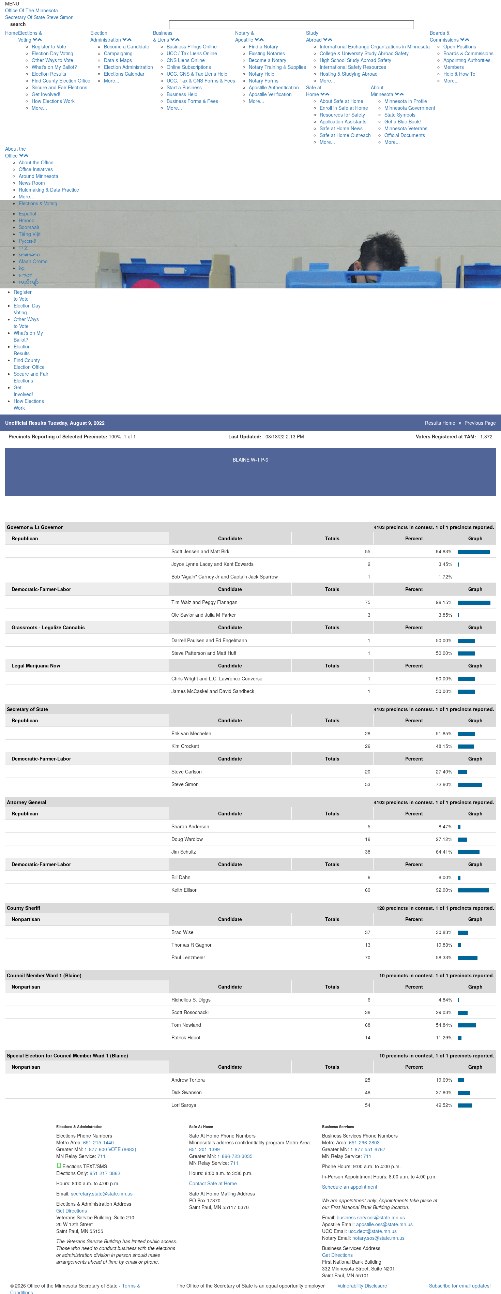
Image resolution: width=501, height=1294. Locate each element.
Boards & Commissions (444, 36)
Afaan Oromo (33, 261)
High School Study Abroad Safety (355, 60)
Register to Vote (49, 46)
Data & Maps (118, 60)
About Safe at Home (341, 100)
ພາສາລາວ (29, 254)
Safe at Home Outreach (345, 135)
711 (101, 1156)
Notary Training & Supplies (277, 66)
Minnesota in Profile (405, 100)
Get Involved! (46, 94)
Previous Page (480, 422)
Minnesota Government (409, 107)
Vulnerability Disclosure (362, 1285)
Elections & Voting (30, 36)
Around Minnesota (38, 175)
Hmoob (26, 220)
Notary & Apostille (244, 36)
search (18, 23)
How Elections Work (53, 100)
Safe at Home (313, 90)
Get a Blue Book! (402, 121)
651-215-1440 (98, 1142)
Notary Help (261, 73)
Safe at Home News (341, 128)
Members (453, 66)
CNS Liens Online (186, 60)
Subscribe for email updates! (460, 1285)
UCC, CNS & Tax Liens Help (197, 73)
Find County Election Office (61, 80)
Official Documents (404, 135)
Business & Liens (162, 36)
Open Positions (459, 46)
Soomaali (29, 227)
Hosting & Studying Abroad (349, 73)
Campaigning (118, 53)
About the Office (15, 152)
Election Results (49, 73)
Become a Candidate (126, 46)
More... (39, 107)
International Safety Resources (353, 66)
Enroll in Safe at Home (344, 107)
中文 (23, 247)
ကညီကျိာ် (29, 281)
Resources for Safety (342, 114)
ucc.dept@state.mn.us (372, 1231)
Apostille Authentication (274, 87)
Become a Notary (267, 60)
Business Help (182, 94)
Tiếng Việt (30, 233)
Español (27, 213)
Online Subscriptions (189, 66)
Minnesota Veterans (405, 128)
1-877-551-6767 (367, 1149)
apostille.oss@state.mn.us (384, 1224)
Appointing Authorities (466, 60)
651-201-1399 (204, 1149)
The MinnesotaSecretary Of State (39, 13)
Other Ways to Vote (52, 60)
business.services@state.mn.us (370, 1217)
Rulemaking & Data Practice (49, 189)
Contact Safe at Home (213, 1183)
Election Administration (105, 36)
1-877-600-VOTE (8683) (110, 1149)
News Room (32, 182)
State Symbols (399, 114)
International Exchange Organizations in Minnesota (375, 46)
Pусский (27, 240)
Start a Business (184, 87)
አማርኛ (25, 274)
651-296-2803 (364, 1142)
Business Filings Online (192, 46)
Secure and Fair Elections (59, 87)
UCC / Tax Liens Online (192, 53)
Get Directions (71, 1210)
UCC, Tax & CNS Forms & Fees (201, 80)
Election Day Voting (52, 53)
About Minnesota (382, 90)
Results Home (440, 422)
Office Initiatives (36, 169)
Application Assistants (343, 121)
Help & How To (459, 73)
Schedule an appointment (349, 1186)
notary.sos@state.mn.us (378, 1237)
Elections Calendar (124, 73)
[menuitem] (54, 70)
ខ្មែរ (22, 268)
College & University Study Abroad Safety (364, 53)
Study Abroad (314, 36)
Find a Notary (263, 46)
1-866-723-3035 (235, 1156)
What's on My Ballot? (54, 66)
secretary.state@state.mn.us (101, 1193)
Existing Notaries (267, 53)
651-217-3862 (105, 1173)
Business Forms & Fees (192, 100)
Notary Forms (263, 80)
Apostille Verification (270, 94)
